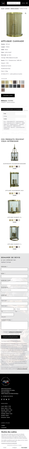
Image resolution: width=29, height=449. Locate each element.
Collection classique (14, 8)
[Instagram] (4, 399)
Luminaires (7, 8)
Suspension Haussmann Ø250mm (14, 163)
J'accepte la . (13, 332)
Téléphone (5, 287)
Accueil (2, 8)
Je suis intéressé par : (9, 260)
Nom (3, 273)
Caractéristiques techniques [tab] (11, 109)
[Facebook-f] (1, 399)
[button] (27, 3)
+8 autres (14, 168)
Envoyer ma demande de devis (10, 337)
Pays (16, 311)
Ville (2, 311)
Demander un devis (7, 95)
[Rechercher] (19, 3)
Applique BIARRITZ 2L (14, 217)
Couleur (4, 78)
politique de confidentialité (15, 332)
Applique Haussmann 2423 (14, 190)
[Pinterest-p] (9, 399)
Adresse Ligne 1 (4, 300)
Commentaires (6, 320)
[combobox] (13, 3)
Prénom (4, 266)
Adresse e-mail (7, 280)
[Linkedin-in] (6, 399)
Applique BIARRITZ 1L (14, 244)
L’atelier (3, 425)
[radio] (3, 82)
